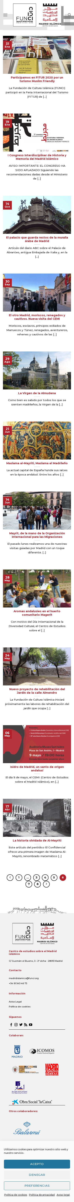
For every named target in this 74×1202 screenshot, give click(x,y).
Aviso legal (63, 1194)
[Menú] (5, 15)
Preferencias (37, 1185)
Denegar (37, 1175)
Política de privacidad (42, 1194)
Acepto (37, 1164)
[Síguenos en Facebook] (11, 1025)
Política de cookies (15, 1194)
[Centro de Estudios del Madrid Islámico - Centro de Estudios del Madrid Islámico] (37, 15)
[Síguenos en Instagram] (16, 1025)
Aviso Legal (15, 1001)
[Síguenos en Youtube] (30, 1025)
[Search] (69, 15)
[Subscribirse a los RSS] (25, 1025)
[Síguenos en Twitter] (20, 1025)
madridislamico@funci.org (24, 978)
